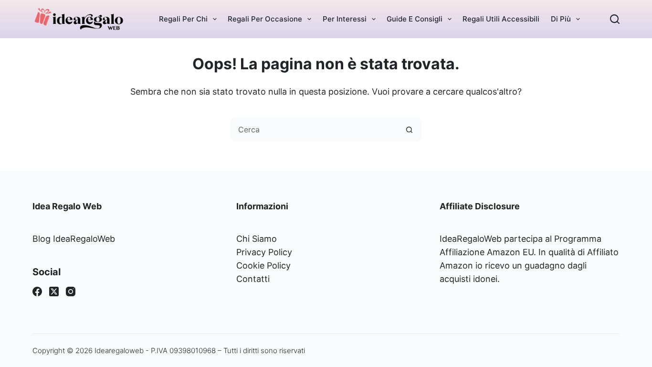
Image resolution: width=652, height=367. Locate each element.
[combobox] (314, 129)
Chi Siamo (256, 239)
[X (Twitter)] (54, 291)
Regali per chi (183, 18)
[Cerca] (615, 19)
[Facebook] (37, 291)
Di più (561, 18)
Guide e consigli (414, 18)
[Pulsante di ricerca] (409, 129)
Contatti (253, 279)
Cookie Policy (263, 265)
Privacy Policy (264, 252)
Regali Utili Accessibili (501, 18)
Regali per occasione (265, 18)
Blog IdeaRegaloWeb (73, 239)
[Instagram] (70, 291)
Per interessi (345, 18)
